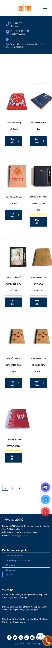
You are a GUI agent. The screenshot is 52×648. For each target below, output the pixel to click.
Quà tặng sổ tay (33, 643)
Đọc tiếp (12, 141)
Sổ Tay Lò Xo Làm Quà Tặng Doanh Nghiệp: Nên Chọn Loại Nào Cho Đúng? (24, 596)
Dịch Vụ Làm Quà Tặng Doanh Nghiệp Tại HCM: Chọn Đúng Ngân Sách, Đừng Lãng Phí (24, 608)
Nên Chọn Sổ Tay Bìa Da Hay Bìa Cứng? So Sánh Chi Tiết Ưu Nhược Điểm (25, 620)
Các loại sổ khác (13, 555)
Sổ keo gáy (10, 570)
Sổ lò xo (9, 575)
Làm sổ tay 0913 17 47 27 (17, 560)
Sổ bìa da (10, 565)
